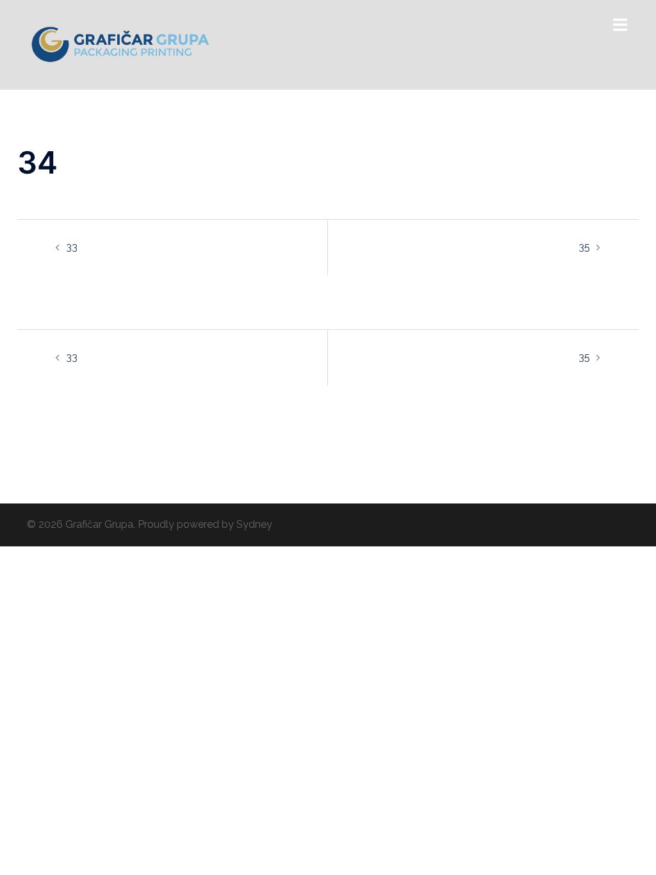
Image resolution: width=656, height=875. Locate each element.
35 (584, 247)
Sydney (254, 524)
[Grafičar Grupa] (121, 44)
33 (72, 247)
